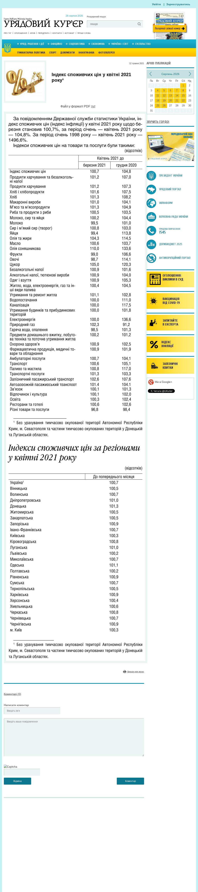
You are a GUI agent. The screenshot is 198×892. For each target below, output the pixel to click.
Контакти (57, 33)
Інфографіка (86, 52)
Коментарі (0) (12, 694)
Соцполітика (77, 44)
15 (183, 95)
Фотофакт (69, 33)
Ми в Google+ (163, 381)
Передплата (44, 33)
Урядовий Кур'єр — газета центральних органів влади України (43, 19)
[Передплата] (170, 159)
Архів (32, 33)
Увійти (156, 4)
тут (93, 106)
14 (177, 95)
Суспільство (142, 44)
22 (183, 100)
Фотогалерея (106, 52)
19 (164, 100)
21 (177, 100)
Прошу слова (83, 33)
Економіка (98, 44)
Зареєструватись (178, 4)
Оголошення (20, 33)
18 (157, 100)
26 (164, 105)
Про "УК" (7, 33)
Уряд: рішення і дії (32, 44)
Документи (67, 52)
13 (170, 95)
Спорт (52, 52)
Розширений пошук (96, 16)
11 (157, 95)
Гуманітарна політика (31, 52)
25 (157, 105)
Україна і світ (119, 44)
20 (170, 100)
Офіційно (56, 44)
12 (164, 95)
